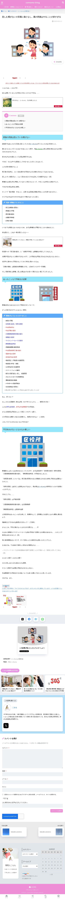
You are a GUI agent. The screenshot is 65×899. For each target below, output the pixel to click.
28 (57, 868)
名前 (4, 771)
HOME (33, 887)
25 (48, 868)
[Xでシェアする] (22, 619)
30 (42, 871)
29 (60, 868)
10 (45, 862)
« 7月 (51, 874)
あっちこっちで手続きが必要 (14, 124)
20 (54, 865)
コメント (5, 748)
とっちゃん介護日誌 (17, 659)
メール (5, 779)
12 (51, 862)
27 (54, 868)
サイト (4, 787)
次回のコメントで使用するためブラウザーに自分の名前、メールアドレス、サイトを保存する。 (30, 794)
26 (51, 868)
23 (42, 868)
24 (45, 868)
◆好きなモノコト (49, 7)
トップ (58, 897)
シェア (32, 897)
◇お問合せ (58, 7)
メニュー (19, 897)
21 (57, 865)
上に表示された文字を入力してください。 (15, 802)
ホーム (6, 897)
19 (51, 865)
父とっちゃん (13, 662)
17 (45, 865)
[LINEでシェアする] (42, 619)
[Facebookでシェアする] (29, 619)
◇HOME (6, 7)
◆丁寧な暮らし (29, 7)
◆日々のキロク (39, 7)
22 (60, 865)
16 (42, 865)
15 (60, 862)
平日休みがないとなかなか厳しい (15, 127)
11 (48, 862)
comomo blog (33, 2)
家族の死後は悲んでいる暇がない (15, 121)
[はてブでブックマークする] (36, 619)
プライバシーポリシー (32, 890)
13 (54, 862)
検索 (45, 897)
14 (57, 862)
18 (48, 865)
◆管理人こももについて (16, 7)
